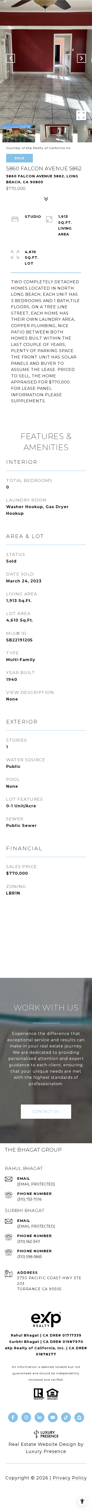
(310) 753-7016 (29, 1199)
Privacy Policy (70, 1478)
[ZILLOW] (79, 1417)
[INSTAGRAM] (26, 1417)
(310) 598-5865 (29, 1256)
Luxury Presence (46, 1451)
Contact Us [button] (46, 1111)
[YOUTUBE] (53, 1417)
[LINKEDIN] (39, 1417)
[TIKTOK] (66, 1417)
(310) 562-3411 (28, 1241)
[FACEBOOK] (13, 1417)
